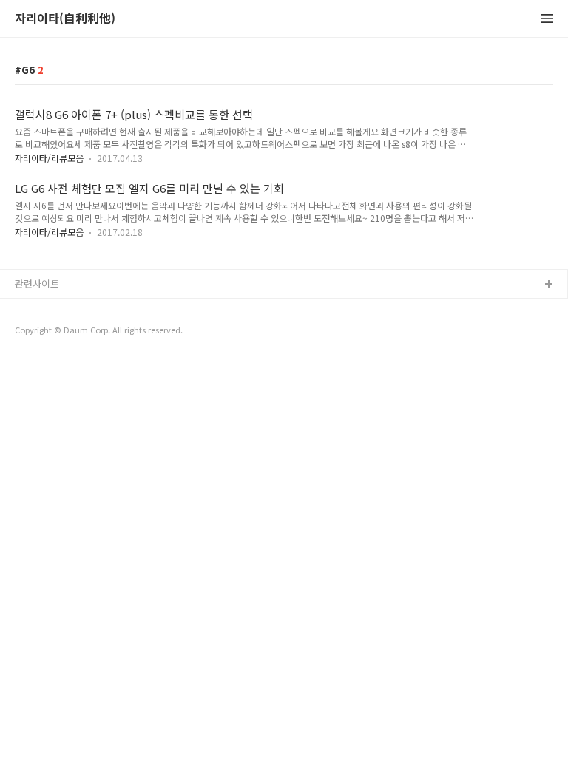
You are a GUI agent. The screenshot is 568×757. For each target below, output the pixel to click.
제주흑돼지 (38, 356)
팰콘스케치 (38, 309)
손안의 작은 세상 (50, 332)
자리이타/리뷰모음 (49, 158)
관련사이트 (37, 283)
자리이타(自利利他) (65, 19)
